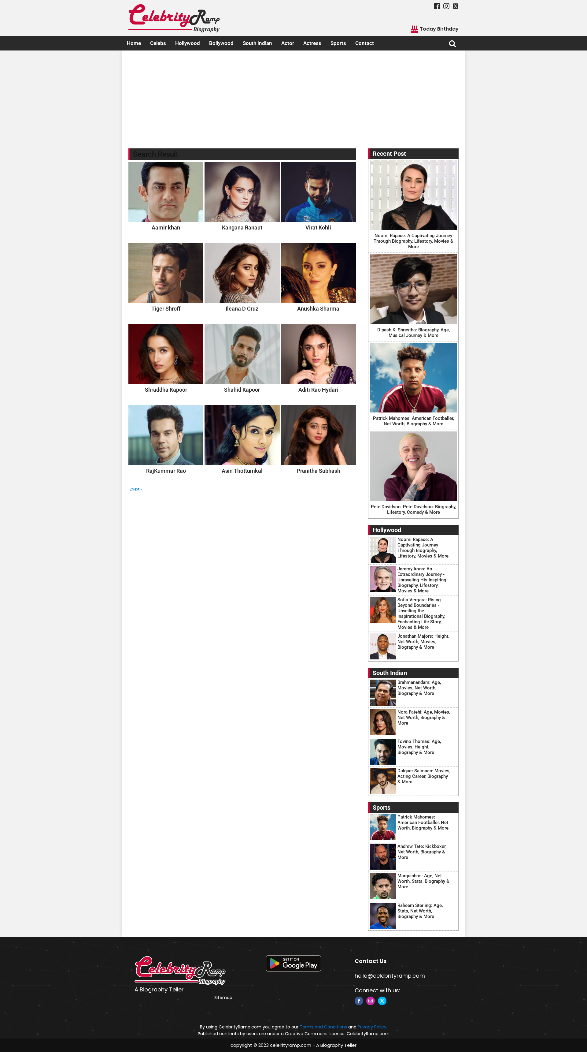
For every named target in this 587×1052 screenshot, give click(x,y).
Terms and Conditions (323, 1027)
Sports (338, 43)
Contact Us (370, 961)
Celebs (158, 43)
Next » (137, 489)
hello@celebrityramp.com (390, 975)
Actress (312, 43)
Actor (287, 43)
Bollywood (221, 43)
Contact (364, 43)
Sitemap (223, 997)
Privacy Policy (372, 1027)
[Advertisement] (293, 96)
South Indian (257, 43)
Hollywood (187, 43)
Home (134, 43)
